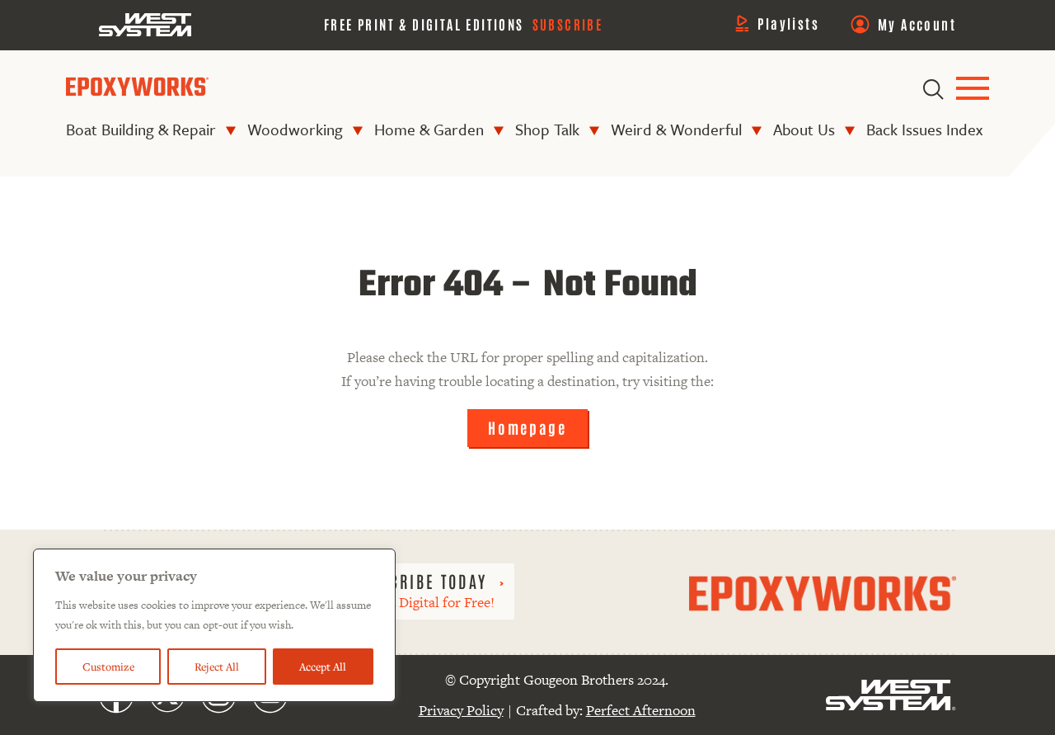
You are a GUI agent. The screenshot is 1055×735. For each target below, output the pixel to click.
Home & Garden (429, 129)
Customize (108, 666)
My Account (917, 24)
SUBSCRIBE (567, 24)
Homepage (527, 427)
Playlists (788, 23)
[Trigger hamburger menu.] (972, 89)
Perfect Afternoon (641, 710)
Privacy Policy (461, 710)
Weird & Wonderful (676, 129)
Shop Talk (547, 129)
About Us (804, 129)
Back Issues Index (924, 129)
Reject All (217, 666)
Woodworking (295, 129)
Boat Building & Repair (141, 129)
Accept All (322, 666)
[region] (214, 625)
